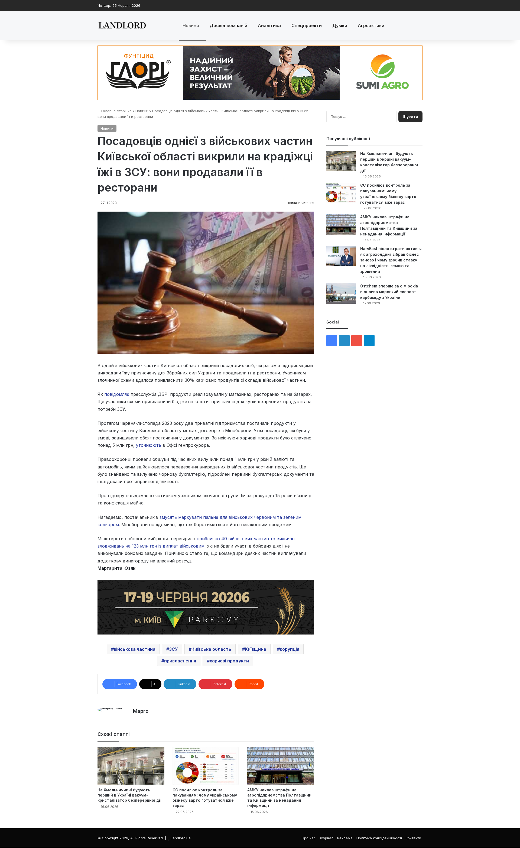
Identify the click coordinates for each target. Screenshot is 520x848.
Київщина (255, 649)
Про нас (309, 838)
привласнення (180, 660)
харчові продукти (229, 660)
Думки (339, 25)
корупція (289, 649)
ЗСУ (173, 649)
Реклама (345, 838)
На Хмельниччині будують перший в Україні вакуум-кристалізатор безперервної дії (129, 795)
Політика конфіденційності (379, 838)
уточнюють (148, 445)
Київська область (211, 649)
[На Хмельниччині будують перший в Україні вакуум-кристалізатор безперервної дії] (131, 766)
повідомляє (116, 394)
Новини (191, 25)
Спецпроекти (306, 25)
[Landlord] (122, 26)
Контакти (413, 838)
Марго (140, 711)
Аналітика (269, 25)
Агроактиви (371, 25)
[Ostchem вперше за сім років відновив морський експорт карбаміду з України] (341, 293)
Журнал (326, 838)
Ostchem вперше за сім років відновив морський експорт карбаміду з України (389, 292)
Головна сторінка (116, 111)
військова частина (134, 649)
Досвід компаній (228, 25)
